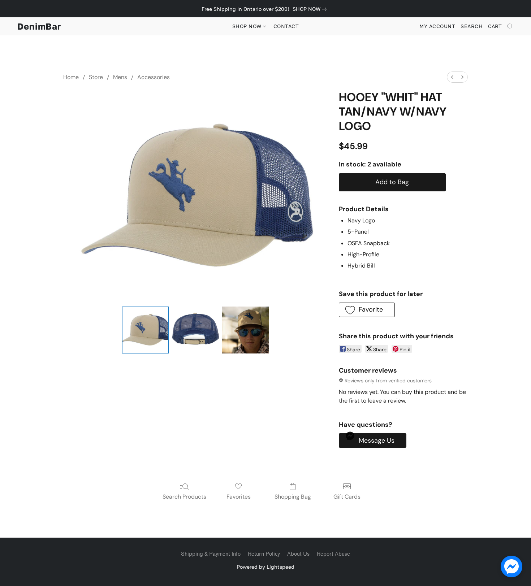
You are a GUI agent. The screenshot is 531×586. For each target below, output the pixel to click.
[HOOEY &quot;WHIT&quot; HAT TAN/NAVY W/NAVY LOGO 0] (145, 330)
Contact (286, 26)
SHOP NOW (247, 26)
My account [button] (437, 26)
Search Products (184, 496)
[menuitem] (452, 77)
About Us (298, 554)
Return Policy (264, 554)
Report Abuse (333, 554)
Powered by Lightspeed (265, 567)
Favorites (238, 496)
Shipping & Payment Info (211, 554)
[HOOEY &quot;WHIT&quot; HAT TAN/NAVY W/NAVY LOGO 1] (195, 330)
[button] (39, 26)
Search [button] (472, 26)
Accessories (153, 77)
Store (96, 77)
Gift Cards (347, 496)
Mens (120, 77)
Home (71, 77)
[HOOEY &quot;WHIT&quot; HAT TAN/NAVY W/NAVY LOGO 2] (245, 330)
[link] (311, 9)
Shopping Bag (293, 496)
